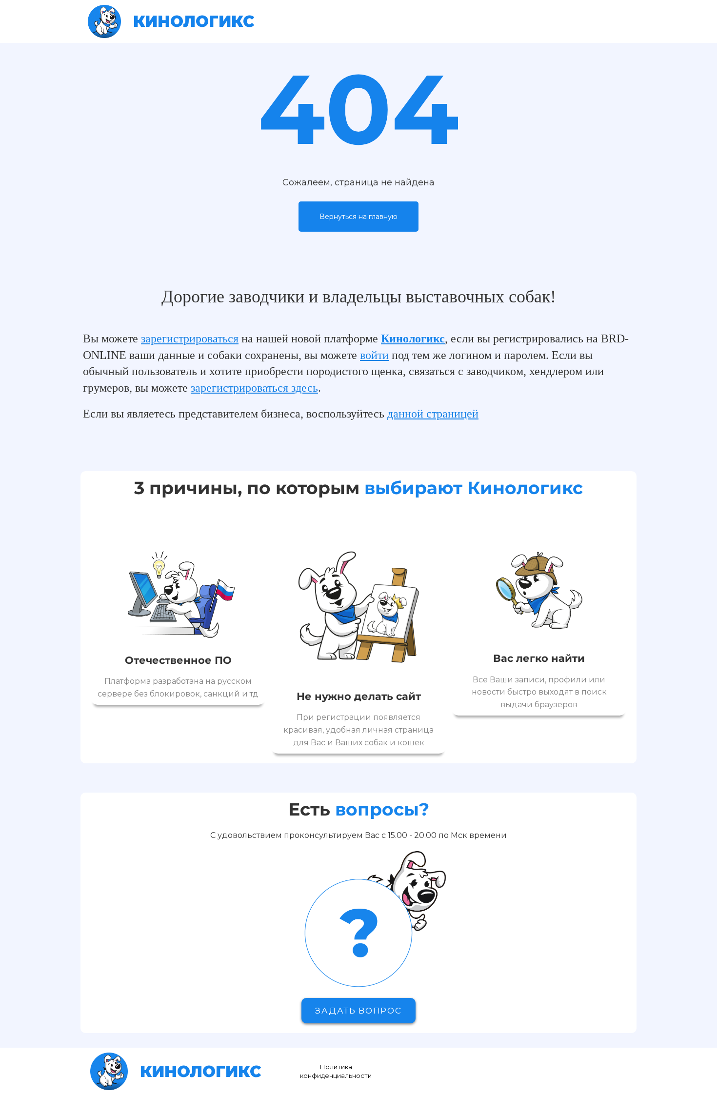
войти (374, 355)
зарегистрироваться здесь (254, 387)
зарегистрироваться (190, 338)
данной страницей (432, 413)
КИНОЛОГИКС (194, 21)
